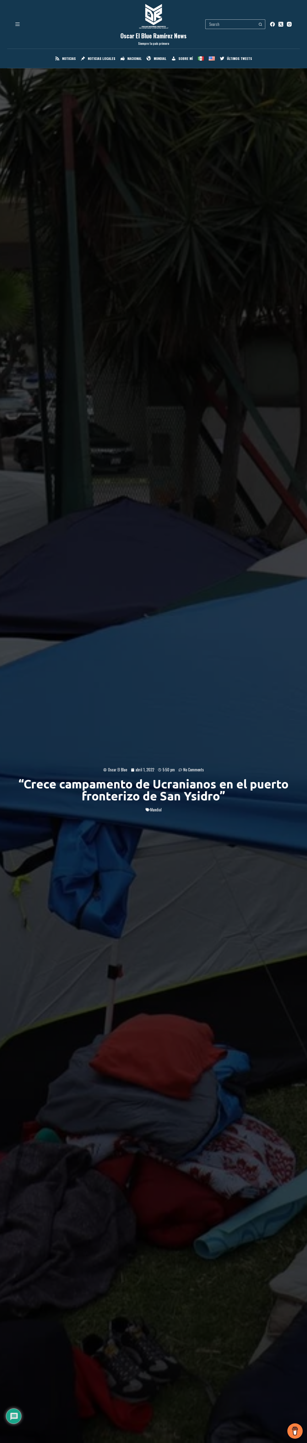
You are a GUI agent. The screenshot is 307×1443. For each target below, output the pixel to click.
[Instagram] (289, 24)
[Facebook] (272, 24)
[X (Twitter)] (280, 24)
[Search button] (260, 24)
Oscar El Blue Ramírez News (153, 35)
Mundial (156, 810)
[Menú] (17, 24)
